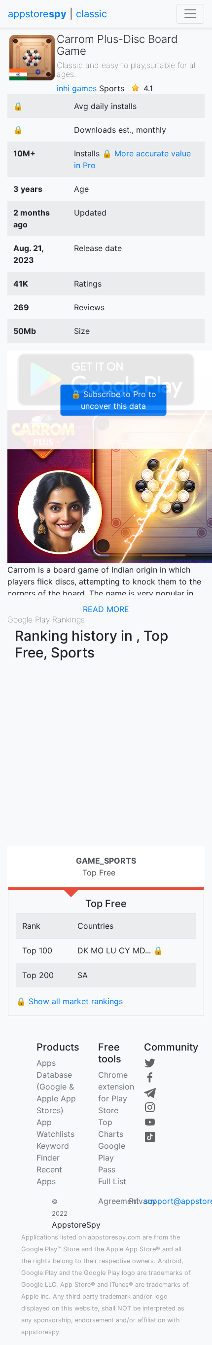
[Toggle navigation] (190, 14)
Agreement (118, 1201)
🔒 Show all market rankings (69, 1001)
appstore (37, 14)
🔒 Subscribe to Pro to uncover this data (113, 400)
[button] (106, 609)
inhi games (77, 88)
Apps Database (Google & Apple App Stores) (56, 1086)
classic (91, 14)
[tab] (106, 866)
